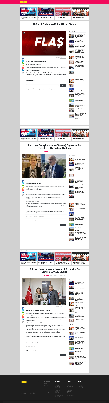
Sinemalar (69, 391)
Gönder (63, 85)
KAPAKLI (56, 391)
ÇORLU (62, 2)
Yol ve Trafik (69, 385)
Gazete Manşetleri (70, 395)
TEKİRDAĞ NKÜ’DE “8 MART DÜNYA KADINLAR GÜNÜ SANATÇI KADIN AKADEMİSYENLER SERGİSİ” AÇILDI (80, 51)
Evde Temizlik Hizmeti (79, 100)
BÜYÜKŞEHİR (49, 2)
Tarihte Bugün (69, 390)
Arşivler (46, 387)
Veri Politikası (23, 393)
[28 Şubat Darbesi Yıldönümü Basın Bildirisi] (44, 42)
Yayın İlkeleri (23, 392)
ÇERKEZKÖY (67, 2)
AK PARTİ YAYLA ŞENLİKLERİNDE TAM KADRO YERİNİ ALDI (80, 105)
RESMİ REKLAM (38, 2)
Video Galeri (47, 383)
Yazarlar (46, 385)
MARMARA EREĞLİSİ (59, 395)
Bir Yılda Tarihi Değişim (79, 90)
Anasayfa (23, 5)
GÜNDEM (44, 2)
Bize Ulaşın (47, 392)
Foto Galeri (47, 381)
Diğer (74, 2)
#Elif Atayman (41, 216)
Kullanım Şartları (33, 390)
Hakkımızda (23, 390)
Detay (80, 401)
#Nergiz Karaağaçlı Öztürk (30, 346)
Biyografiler (81, 386)
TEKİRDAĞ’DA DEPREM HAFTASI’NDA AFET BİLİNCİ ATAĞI (80, 57)
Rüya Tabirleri (81, 387)
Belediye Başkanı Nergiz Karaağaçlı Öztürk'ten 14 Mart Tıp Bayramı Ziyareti (80, 110)
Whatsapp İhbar (33, 392)
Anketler (80, 385)
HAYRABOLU (57, 396)
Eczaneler (69, 387)
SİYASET (27, 5)
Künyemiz (47, 390)
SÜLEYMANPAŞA (56, 2)
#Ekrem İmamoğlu (29, 216)
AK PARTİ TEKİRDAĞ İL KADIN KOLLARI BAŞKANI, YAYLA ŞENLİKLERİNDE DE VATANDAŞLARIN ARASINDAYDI (80, 116)
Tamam (84, 401)
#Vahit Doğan (36, 216)
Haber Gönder (32, 393)
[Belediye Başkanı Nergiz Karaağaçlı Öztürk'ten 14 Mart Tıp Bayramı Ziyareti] (44, 291)
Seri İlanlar (69, 392)
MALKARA (27, 250)
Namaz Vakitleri (70, 386)
